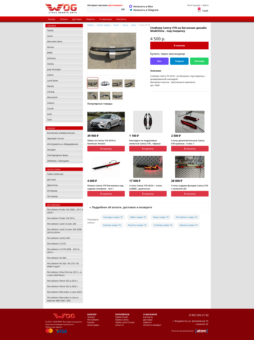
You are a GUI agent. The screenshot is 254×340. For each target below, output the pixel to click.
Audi (49, 114)
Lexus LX (119, 325)
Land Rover (52, 80)
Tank (49, 119)
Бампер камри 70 (112, 225)
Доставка (77, 19)
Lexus (50, 36)
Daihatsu (51, 58)
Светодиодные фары (57, 155)
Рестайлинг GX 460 (56, 257)
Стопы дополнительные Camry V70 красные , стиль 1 (187, 142)
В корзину (179, 45)
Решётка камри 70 (137, 225)
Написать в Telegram (146, 10)
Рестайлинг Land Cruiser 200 (61, 223)
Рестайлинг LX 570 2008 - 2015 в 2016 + (63, 251)
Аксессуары (93, 325)
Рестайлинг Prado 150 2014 (61, 218)
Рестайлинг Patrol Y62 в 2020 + (62, 286)
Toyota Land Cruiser (125, 322)
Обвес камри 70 (138, 217)
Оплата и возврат (152, 325)
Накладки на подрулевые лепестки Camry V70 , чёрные (145, 142)
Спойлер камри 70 (163, 225)
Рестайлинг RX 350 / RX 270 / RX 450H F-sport (63, 265)
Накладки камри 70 (113, 217)
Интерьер (52, 190)
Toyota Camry (121, 319)
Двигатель (52, 185)
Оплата (64, 19)
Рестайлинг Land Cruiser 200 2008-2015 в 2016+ (64, 231)
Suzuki (50, 108)
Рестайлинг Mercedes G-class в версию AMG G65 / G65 (62, 299)
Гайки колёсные (55, 174)
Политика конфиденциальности (59, 324)
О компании (105, 19)
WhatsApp (199, 61)
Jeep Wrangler (54, 69)
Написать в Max (143, 6)
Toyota (50, 30)
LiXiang (50, 91)
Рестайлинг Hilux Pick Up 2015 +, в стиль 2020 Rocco (64, 274)
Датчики (51, 179)
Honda (50, 63)
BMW (49, 52)
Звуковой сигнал (55, 138)
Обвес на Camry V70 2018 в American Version (101, 142)
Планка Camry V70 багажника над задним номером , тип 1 (105, 187)
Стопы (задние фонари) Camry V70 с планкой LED (189, 187)
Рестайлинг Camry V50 (58, 238)
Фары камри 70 (161, 217)
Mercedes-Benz (54, 41)
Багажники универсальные (61, 132)
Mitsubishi (52, 97)
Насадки (51, 149)
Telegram (179, 61)
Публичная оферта (53, 327)
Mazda (50, 86)
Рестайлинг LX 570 (56, 243)
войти (206, 5)
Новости (90, 19)
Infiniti (50, 75)
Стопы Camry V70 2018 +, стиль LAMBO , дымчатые (145, 187)
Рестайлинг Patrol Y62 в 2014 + (62, 280)
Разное (90, 322)
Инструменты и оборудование (62, 144)
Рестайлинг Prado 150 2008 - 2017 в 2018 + (65, 211)
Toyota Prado (121, 317)
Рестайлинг (93, 319)
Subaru (50, 102)
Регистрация (193, 5)
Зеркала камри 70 (188, 225)
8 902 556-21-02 (199, 315)
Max (159, 61)
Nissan (50, 47)
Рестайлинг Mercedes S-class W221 (64, 292)
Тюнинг (51, 19)
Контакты (121, 19)
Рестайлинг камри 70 (186, 217)
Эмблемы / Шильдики (58, 160)
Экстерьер (52, 196)
